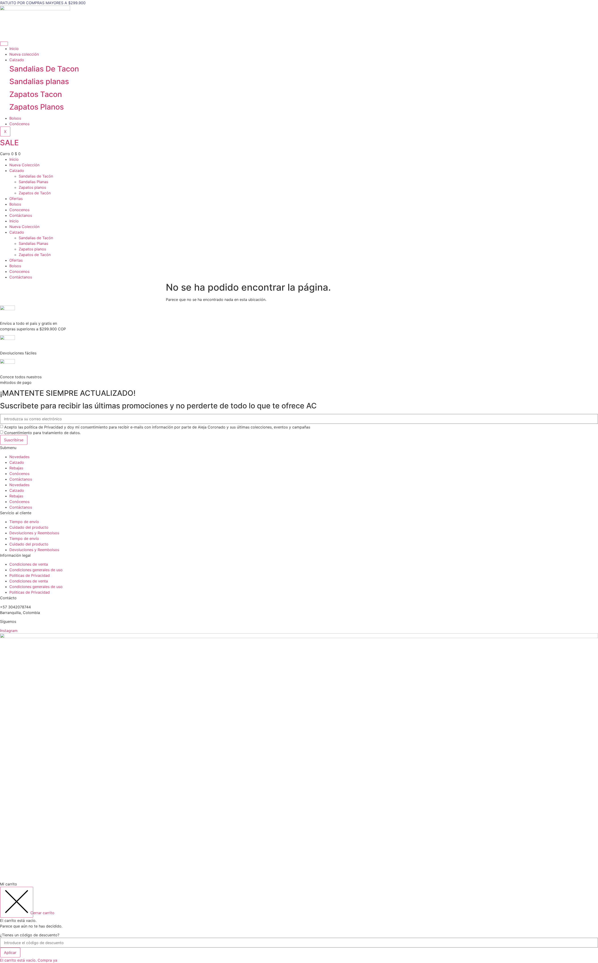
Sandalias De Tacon (44, 68)
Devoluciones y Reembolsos (34, 533)
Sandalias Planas (33, 181)
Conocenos (19, 209)
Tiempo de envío (24, 521)
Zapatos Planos (36, 106)
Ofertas (16, 198)
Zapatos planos (32, 187)
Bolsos (15, 118)
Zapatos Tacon (35, 94)
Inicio (14, 48)
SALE (9, 142)
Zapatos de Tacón (35, 193)
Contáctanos (20, 215)
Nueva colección (24, 54)
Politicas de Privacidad (29, 575)
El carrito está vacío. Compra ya (28, 960)
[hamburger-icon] (4, 44)
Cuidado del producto (28, 527)
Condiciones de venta (28, 564)
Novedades (19, 456)
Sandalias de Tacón (36, 176)
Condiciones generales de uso (36, 569)
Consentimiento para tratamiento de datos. (42, 433)
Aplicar (10, 952)
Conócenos (19, 123)
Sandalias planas (39, 81)
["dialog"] (299, 922)
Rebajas (16, 468)
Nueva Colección (24, 165)
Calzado (16, 59)
